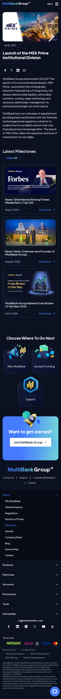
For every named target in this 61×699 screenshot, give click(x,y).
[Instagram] (26, 626)
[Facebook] (8, 626)
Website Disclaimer (39, 654)
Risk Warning (12, 658)
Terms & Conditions (15, 654)
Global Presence (13, 507)
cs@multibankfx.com (30, 620)
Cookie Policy (28, 650)
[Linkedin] (17, 626)
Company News (13, 537)
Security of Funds (14, 519)
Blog (7, 543)
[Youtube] (43, 626)
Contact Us (8, 478)
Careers (32, 483)
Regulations (11, 513)
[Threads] (52, 626)
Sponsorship (12, 549)
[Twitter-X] (35, 626)
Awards (9, 531)
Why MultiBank (13, 501)
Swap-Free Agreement (34, 658)
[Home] (16, 4)
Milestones (10, 525)
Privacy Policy (9, 650)
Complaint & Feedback (44, 478)
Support (23, 478)
